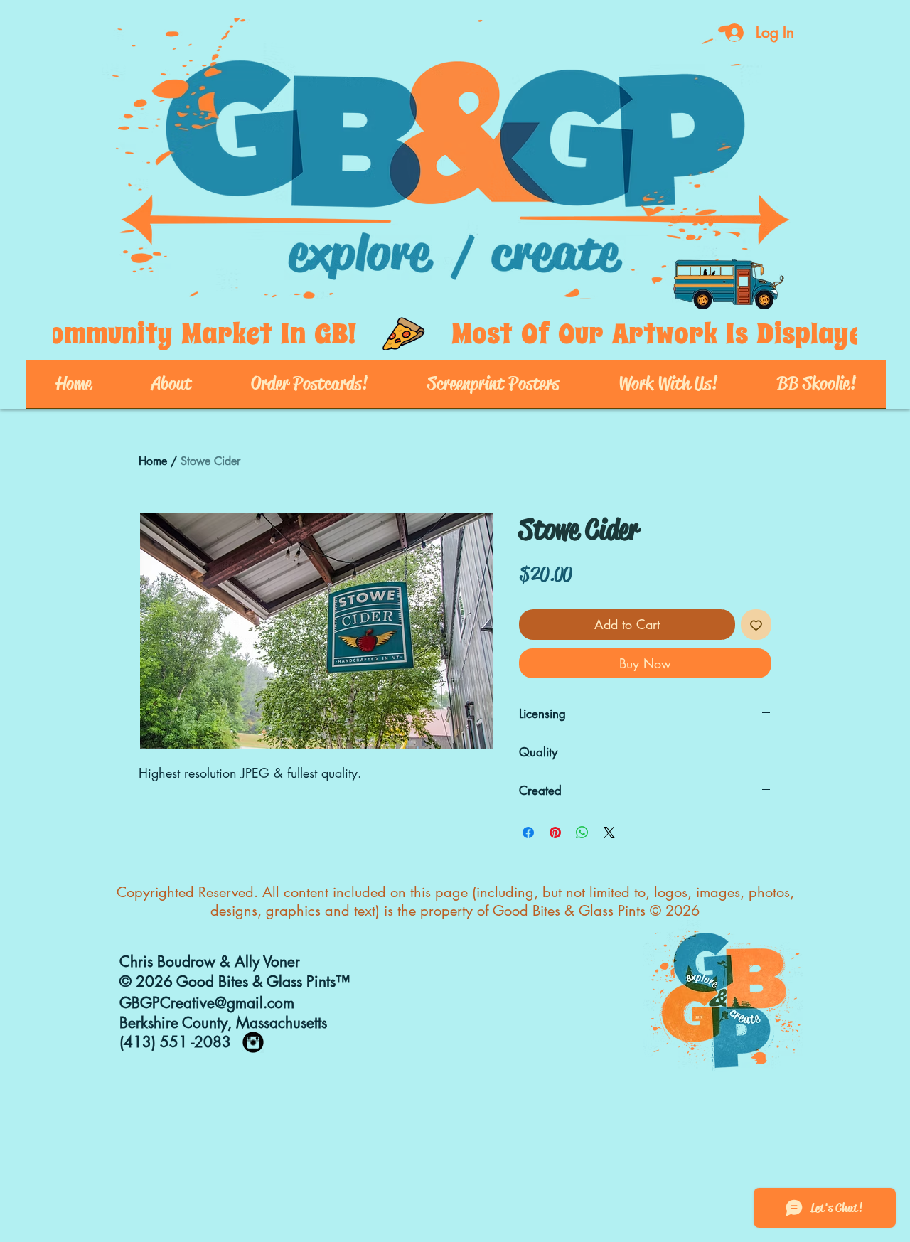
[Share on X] (609, 832)
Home (153, 461)
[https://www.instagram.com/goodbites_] (253, 1042)
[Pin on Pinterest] (555, 832)
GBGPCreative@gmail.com (206, 1002)
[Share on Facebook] (528, 832)
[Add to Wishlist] (756, 624)
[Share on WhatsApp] (582, 832)
